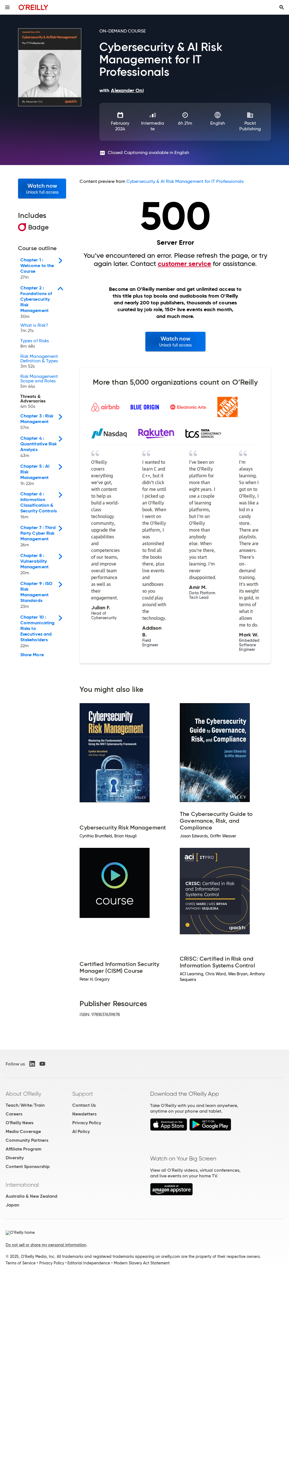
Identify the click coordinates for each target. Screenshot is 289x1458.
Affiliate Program (23, 1149)
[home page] (33, 7)
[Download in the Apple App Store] (168, 1129)
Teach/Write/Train (25, 1105)
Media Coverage (23, 1131)
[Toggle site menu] (7, 7)
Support (82, 1093)
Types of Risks (34, 344)
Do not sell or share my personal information (46, 1244)
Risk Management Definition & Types (39, 361)
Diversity (15, 1158)
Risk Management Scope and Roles (39, 381)
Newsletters (84, 1114)
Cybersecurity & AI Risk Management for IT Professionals (185, 181)
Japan (12, 1205)
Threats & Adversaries (32, 401)
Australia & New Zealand (31, 1196)
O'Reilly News (19, 1123)
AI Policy (81, 1131)
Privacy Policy (86, 1123)
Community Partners (27, 1140)
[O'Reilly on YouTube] (42, 1064)
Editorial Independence (88, 1263)
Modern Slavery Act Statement (142, 1263)
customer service (184, 263)
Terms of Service (21, 1263)
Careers (14, 1114)
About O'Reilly (23, 1093)
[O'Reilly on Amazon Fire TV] (171, 1194)
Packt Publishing (250, 125)
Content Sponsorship (28, 1166)
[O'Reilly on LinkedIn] (32, 1064)
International (22, 1184)
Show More (32, 655)
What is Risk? (34, 328)
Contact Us (84, 1105)
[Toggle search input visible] (281, 7)
